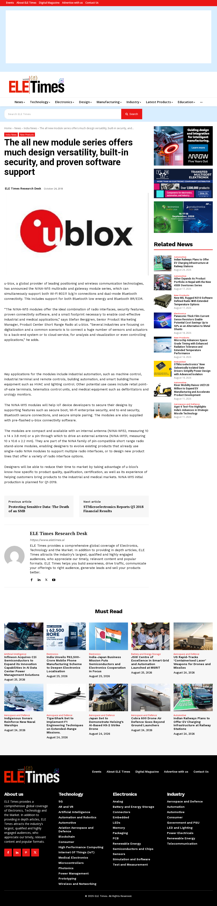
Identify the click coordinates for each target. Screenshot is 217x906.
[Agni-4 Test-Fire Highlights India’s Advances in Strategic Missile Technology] (163, 410)
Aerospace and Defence (187, 404)
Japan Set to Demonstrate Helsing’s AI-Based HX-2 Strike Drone (106, 723)
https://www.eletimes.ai (47, 540)
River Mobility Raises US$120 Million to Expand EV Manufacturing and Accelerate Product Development (192, 390)
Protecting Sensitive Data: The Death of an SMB (38, 509)
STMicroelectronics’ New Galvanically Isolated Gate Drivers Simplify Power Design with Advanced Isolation (192, 369)
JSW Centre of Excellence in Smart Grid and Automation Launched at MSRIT (150, 662)
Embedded (180, 362)
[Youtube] (53, 579)
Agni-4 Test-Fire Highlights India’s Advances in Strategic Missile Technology (191, 410)
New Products (27, 134)
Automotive (180, 257)
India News (30, 128)
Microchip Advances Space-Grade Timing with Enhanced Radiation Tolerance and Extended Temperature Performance (191, 347)
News (17, 128)
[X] (46, 579)
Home (8, 128)
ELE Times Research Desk (23, 188)
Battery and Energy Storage (146, 654)
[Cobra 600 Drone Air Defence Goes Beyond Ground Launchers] (150, 697)
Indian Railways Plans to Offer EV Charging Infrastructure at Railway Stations (191, 263)
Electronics (180, 314)
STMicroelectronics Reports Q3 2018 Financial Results (113, 509)
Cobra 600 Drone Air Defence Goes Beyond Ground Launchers (148, 722)
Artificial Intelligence (15, 654)
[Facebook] (31, 579)
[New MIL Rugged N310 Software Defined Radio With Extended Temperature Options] (163, 301)
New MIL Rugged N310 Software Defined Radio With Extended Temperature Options (193, 301)
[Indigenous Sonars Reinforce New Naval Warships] (23, 697)
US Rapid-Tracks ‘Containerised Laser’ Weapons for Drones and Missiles (192, 662)
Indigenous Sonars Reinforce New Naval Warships (19, 722)
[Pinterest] (26, 852)
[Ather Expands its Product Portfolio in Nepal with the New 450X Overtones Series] (163, 282)
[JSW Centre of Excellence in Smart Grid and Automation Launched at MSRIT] (150, 636)
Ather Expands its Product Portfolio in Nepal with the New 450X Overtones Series (192, 282)
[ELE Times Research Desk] (14, 556)
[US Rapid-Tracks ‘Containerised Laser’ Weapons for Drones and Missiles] (193, 636)
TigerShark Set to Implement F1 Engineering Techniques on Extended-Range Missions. (65, 725)
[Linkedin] (38, 579)
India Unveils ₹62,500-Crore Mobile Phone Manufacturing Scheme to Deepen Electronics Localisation (64, 664)
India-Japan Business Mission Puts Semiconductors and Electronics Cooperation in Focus (107, 664)
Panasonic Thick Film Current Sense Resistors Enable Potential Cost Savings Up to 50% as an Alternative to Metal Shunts (192, 323)
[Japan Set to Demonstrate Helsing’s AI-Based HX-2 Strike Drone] (108, 697)
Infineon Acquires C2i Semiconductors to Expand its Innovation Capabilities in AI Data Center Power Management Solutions (21, 665)
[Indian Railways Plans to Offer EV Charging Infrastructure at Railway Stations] (163, 263)
